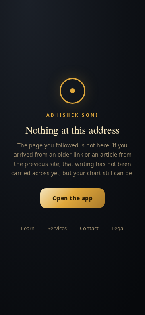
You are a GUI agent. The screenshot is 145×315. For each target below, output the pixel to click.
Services (57, 228)
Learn (28, 228)
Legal (118, 228)
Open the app (72, 198)
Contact (89, 228)
